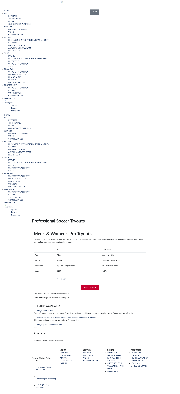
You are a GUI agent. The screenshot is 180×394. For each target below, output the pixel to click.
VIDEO (11, 32)
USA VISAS (12, 80)
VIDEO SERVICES (15, 93)
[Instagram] (20, 3)
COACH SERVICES (15, 35)
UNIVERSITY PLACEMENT (18, 29)
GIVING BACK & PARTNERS (19, 24)
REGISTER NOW (10, 85)
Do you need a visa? (45, 311)
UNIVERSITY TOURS (16, 45)
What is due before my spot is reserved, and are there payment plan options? (66, 318)
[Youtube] (9, 3)
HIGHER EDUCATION (17, 74)
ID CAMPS (12, 43)
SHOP (6, 53)
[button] (90, 310)
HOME (7, 11)
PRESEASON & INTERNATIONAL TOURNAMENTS (28, 40)
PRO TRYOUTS (14, 51)
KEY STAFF (12, 16)
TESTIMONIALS (14, 19)
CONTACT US (9, 98)
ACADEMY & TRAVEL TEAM (19, 48)
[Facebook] (3, 3)
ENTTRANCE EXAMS (16, 82)
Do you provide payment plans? (49, 325)
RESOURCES (9, 69)
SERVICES (8, 27)
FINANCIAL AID (14, 77)
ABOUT (7, 13)
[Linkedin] (15, 3)
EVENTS (7, 37)
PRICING (11, 21)
